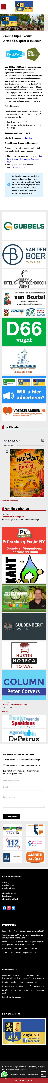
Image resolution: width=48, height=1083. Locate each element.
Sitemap (23, 1075)
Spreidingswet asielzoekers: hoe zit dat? (29, 931)
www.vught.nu (7, 882)
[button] (2, 23)
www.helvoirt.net (8, 888)
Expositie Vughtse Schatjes (26, 953)
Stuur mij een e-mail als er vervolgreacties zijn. (22, 760)
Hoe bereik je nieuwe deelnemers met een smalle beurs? (24, 159)
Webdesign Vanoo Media (10, 1075)
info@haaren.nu (8, 896)
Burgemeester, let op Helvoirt (27, 948)
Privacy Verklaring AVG (35, 1075)
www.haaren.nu (8, 885)
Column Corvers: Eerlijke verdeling (14, 704)
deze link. (28, 138)
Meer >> (5, 711)
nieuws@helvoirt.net (10, 899)
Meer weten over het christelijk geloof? (16, 986)
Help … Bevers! (7, 997)
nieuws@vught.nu (29, 193)
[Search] (11, 7)
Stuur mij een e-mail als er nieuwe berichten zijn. (23, 765)
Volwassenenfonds (18, 168)
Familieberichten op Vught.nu (13, 517)
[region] (24, 22)
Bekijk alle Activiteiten (10, 501)
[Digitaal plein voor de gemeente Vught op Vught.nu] (24, 6)
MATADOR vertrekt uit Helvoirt (13, 982)
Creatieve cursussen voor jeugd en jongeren (18, 990)
